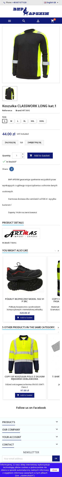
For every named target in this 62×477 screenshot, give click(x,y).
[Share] (11, 169)
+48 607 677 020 (19, 2)
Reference (7, 110)
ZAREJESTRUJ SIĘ (34, 142)
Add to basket (40, 155)
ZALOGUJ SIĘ (10, 142)
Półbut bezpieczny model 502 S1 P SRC (24, 300)
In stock (5, 242)
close (54, 470)
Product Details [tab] (13, 222)
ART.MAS (26, 110)
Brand (19, 110)
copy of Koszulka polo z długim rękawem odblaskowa (25, 377)
